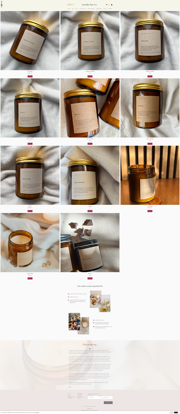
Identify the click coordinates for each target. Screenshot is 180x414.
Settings (171, 412)
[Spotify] (1, 5)
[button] (111, 4)
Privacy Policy (37, 412)
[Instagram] (1, 1)
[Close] (178, 412)
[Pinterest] (1, 3)
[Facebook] (1, 7)
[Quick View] (30, 242)
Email (101, 395)
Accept (176, 412)
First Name (90, 395)
